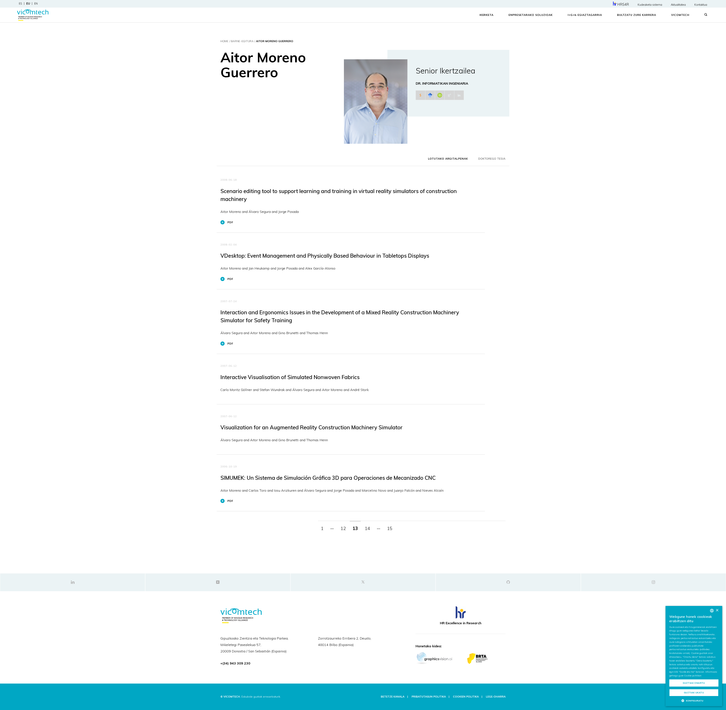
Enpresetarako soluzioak (531, 15)
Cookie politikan (693, 675)
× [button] (717, 610)
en (36, 3)
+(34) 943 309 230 (235, 663)
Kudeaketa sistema (650, 4)
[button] (693, 700)
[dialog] (694, 656)
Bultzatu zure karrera (636, 15)
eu (28, 3)
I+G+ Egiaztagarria (585, 15)
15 (389, 528)
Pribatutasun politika (429, 696)
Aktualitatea (678, 4)
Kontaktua (700, 4)
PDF (230, 222)
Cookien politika (466, 696)
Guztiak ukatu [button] (694, 692)
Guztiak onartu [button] (694, 682)
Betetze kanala (392, 696)
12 (343, 528)
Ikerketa (486, 15)
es (20, 3)
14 (367, 528)
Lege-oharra (496, 696)
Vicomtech (680, 15)
